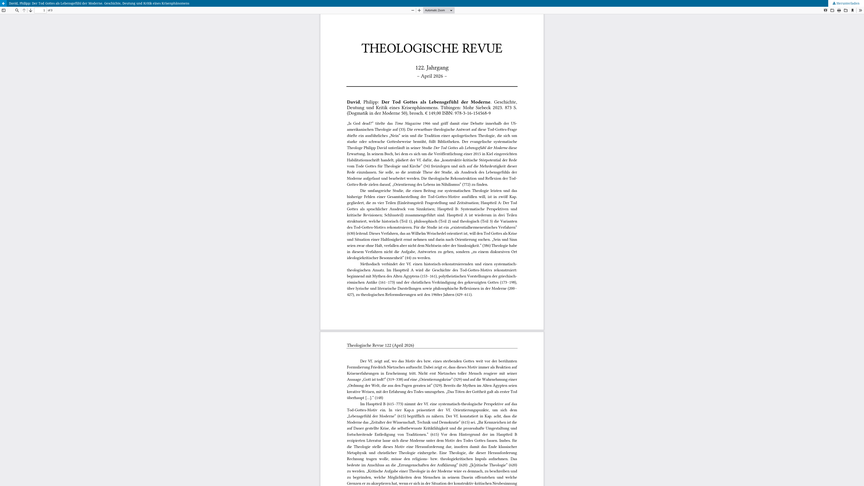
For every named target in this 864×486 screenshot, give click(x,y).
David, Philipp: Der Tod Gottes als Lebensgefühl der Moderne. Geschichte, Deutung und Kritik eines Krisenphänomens (99, 3)
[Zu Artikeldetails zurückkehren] (3, 3)
